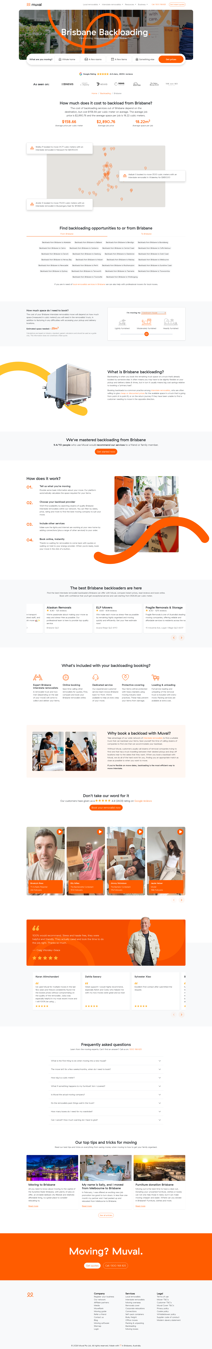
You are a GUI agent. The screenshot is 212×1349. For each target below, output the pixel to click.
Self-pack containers (135, 1314)
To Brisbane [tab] (146, 234)
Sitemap (97, 1326)
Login (96, 1329)
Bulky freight (131, 1317)
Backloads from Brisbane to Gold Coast (154, 254)
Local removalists (133, 1296)
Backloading (131, 1326)
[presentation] (174, 638)
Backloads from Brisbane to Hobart (89, 260)
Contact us (99, 1317)
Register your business (104, 1296)
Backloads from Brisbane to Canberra (84, 248)
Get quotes (177, 4)
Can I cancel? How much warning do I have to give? (74, 1120)
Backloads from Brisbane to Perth (85, 265)
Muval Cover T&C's (165, 1305)
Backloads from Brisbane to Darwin (54, 254)
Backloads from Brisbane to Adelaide (56, 242)
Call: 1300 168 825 (115, 1265)
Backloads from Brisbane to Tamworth (86, 271)
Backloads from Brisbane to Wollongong (122, 277)
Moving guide (100, 1311)
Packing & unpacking (135, 1323)
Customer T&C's (164, 1302)
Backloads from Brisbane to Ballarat (88, 242)
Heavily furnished (170, 328)
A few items (121, 59)
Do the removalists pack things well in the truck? (72, 1103)
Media (97, 1305)
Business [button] (142, 4)
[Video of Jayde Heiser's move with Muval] (166, 861)
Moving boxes (132, 1329)
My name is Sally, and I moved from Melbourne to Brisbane (102, 1186)
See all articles (106, 1215)
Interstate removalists (135, 1299)
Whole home (68, 59)
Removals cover (132, 1305)
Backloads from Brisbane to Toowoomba (154, 271)
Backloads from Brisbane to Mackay (120, 260)
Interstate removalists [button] (112, 4)
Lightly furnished (122, 328)
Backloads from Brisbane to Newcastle (53, 265)
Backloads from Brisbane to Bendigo (120, 242)
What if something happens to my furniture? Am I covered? (78, 1086)
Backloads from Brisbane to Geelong (87, 254)
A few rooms (95, 59)
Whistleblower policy (166, 1314)
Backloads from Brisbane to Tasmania (119, 271)
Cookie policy (163, 1311)
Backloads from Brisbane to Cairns (52, 248)
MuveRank (98, 1308)
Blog (96, 1320)
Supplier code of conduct (168, 1317)
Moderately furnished (146, 328)
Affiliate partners (101, 1302)
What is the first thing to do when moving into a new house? (78, 1061)
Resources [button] (130, 4)
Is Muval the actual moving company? (68, 1094)
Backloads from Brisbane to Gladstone (119, 254)
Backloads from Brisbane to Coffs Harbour (154, 248)
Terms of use (163, 1296)
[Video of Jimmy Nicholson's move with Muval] (126, 861)
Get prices (171, 59)
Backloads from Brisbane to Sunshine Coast (155, 265)
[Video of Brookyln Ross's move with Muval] (45, 861)
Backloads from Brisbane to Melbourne (154, 260)
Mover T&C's (163, 1299)
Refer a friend (100, 1314)
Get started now (106, 451)
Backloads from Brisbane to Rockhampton (118, 265)
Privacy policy (163, 1308)
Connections (131, 1311)
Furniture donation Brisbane (154, 1184)
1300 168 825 (159, 4)
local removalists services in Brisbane (89, 284)
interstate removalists (160, 390)
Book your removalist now (106, 807)
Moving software (101, 1323)
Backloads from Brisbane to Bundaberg (153, 242)
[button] (109, 169)
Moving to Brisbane (41, 1184)
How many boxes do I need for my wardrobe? (72, 1111)
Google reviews (143, 800)
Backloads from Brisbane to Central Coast (118, 248)
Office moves (132, 1320)
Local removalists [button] (91, 4)
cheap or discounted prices (132, 393)
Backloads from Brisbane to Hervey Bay (56, 260)
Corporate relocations (135, 1308)
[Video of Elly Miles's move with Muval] (86, 861)
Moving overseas (133, 1302)
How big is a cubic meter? (63, 1077)
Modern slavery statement (169, 1320)
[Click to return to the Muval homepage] (33, 4)
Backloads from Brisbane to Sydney (53, 271)
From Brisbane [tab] (66, 234)
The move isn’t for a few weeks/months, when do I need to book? (81, 1069)
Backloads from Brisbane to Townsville (87, 277)
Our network (100, 1299)
